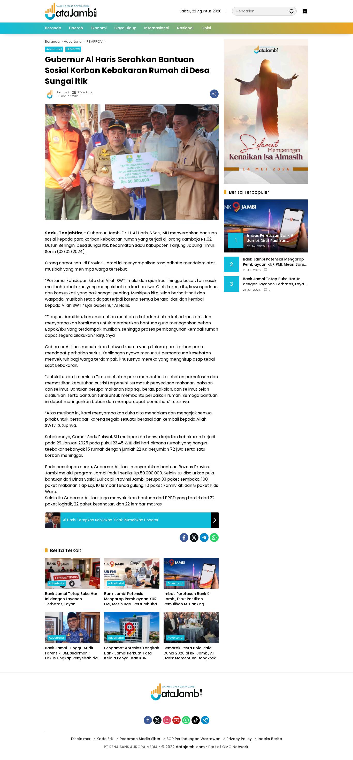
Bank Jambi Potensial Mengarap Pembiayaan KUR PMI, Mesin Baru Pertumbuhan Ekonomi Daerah (131, 599)
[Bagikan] (214, 94)
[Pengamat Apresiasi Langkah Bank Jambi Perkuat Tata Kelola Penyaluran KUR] (131, 627)
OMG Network (235, 746)
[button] (291, 11)
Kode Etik (105, 738)
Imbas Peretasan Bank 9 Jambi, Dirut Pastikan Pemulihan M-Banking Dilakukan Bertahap (187, 599)
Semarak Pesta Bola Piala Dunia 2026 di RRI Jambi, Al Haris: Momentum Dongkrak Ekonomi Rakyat (190, 653)
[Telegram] (204, 537)
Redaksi (63, 92)
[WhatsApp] (214, 537)
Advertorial (54, 49)
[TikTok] (195, 720)
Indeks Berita (270, 738)
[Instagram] (167, 720)
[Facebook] (184, 537)
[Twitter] (194, 537)
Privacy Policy (239, 738)
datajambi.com (190, 746)
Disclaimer (81, 738)
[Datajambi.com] (71, 10)
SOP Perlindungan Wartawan (193, 738)
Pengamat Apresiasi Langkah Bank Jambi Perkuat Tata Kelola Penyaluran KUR (131, 653)
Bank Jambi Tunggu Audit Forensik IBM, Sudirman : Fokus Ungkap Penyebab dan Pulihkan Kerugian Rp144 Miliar (72, 653)
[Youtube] (176, 720)
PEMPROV (73, 49)
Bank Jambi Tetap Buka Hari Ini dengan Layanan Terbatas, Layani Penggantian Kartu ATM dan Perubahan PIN (71, 599)
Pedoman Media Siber (140, 738)
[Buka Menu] (305, 11)
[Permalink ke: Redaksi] (51, 94)
